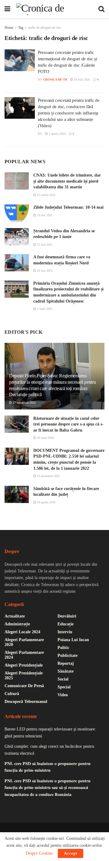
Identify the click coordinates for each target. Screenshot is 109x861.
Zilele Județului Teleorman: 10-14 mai (68, 207)
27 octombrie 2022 (24, 402)
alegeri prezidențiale (24, 665)
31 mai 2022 (44, 244)
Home (9, 27)
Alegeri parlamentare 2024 (24, 655)
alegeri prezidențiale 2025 (24, 675)
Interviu (65, 632)
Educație (66, 624)
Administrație (17, 624)
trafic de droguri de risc (44, 27)
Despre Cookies (39, 853)
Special (64, 687)
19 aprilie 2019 (45, 502)
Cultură (12, 693)
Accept (70, 853)
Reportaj (66, 663)
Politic (63, 647)
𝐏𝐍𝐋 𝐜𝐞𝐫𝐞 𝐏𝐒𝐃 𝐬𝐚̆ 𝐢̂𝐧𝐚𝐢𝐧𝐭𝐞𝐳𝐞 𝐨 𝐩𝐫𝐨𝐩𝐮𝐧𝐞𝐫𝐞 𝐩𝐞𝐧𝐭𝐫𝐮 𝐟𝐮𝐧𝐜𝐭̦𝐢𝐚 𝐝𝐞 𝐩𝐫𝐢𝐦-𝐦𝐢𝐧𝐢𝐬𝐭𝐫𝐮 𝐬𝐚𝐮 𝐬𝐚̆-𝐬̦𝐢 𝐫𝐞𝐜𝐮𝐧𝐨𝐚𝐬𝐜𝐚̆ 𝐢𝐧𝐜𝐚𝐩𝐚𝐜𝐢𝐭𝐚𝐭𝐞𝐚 (48, 788)
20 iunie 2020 (45, 437)
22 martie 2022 (45, 195)
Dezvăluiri (67, 616)
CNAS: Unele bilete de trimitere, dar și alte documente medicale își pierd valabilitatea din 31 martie (67, 181)
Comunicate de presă (24, 686)
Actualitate (15, 616)
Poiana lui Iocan (73, 639)
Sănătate (66, 671)
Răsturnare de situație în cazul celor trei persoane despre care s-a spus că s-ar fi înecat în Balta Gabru (68, 424)
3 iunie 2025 (44, 308)
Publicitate (68, 655)
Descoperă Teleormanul (26, 701)
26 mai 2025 (44, 270)
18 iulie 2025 (81, 79)
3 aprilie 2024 (57, 133)
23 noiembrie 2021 (48, 476)
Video (63, 695)
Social (63, 679)
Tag (20, 27)
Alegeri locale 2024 (22, 632)
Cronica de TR (55, 79)
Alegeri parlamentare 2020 (24, 642)
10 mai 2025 (44, 215)
